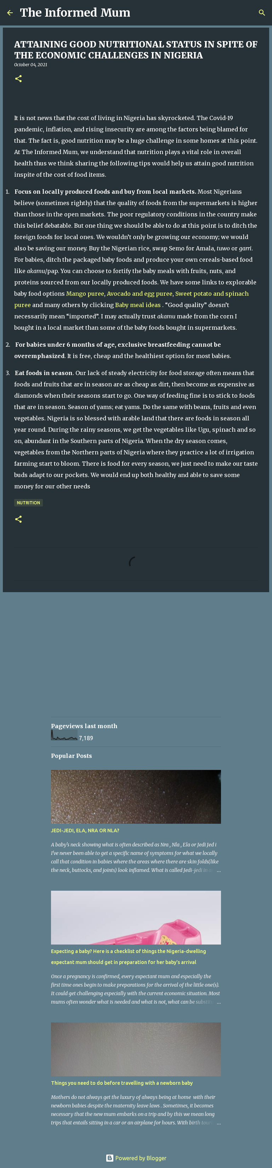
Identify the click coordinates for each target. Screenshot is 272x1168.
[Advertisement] (161, 660)
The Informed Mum (75, 13)
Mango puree (85, 293)
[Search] (140, 12)
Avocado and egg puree (139, 293)
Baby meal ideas (138, 304)
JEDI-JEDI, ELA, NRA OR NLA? (85, 830)
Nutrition (28, 502)
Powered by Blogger (140, 1158)
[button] (18, 79)
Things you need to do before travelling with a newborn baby (122, 1083)
